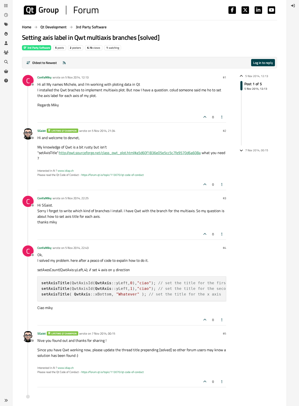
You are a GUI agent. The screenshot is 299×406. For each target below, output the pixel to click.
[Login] (293, 5)
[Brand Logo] (61, 10)
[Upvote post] (205, 117)
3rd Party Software (38, 47)
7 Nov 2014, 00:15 (103, 333)
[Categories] (6, 5)
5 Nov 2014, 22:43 (77, 247)
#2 (224, 130)
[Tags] (6, 24)
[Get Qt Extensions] (6, 71)
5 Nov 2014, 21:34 (103, 130)
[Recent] (6, 15)
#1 (224, 77)
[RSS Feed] (64, 62)
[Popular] (6, 33)
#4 (224, 247)
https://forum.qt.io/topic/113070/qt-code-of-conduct (112, 175)
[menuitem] (293, 5)
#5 (224, 333)
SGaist (41, 130)
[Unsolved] (6, 80)
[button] (6, 400)
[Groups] (6, 52)
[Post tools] (222, 117)
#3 (224, 198)
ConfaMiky (44, 77)
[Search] (6, 62)
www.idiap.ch (66, 170)
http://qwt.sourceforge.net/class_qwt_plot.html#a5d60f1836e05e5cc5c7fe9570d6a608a (130, 152)
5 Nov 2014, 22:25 (77, 198)
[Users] (6, 43)
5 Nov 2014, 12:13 (77, 77)
